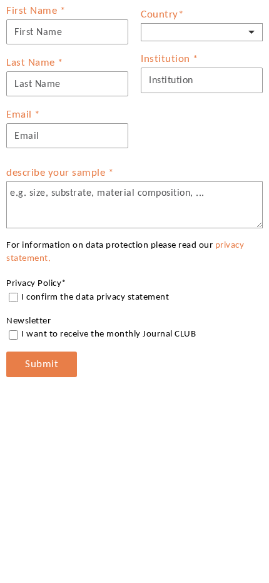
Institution (169, 59)
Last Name (34, 63)
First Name (35, 11)
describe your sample (59, 173)
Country (162, 14)
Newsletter (28, 321)
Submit (41, 364)
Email (23, 114)
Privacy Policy (36, 283)
